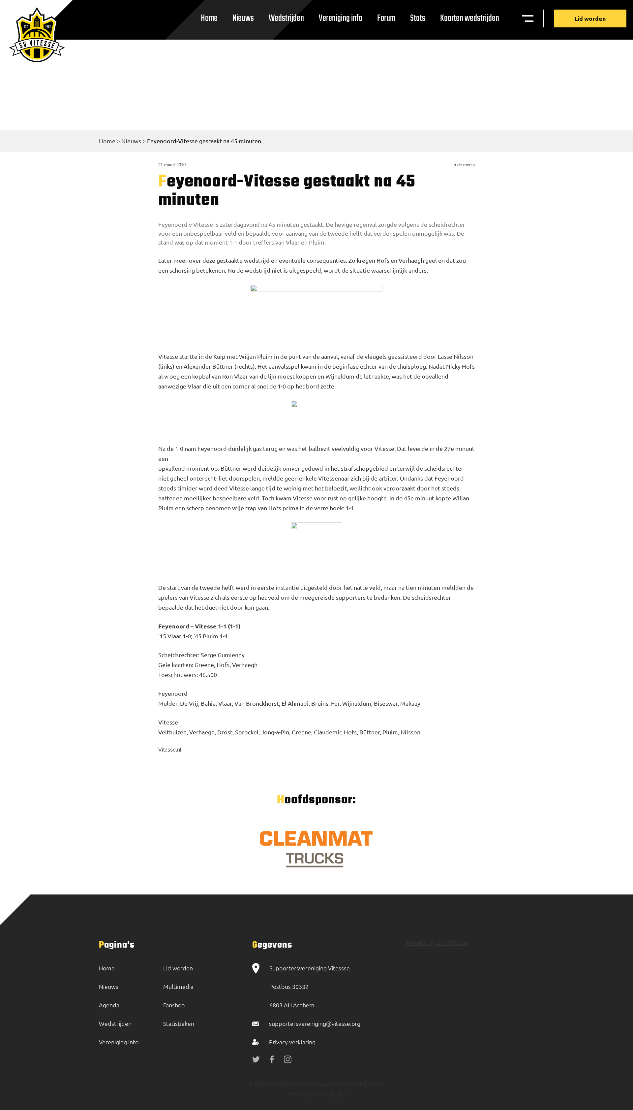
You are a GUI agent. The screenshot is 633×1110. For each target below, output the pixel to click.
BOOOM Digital (326, 1093)
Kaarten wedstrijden (469, 18)
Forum (386, 18)
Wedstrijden (286, 18)
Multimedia (178, 986)
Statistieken (178, 1023)
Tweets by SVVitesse (436, 942)
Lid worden (590, 18)
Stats (417, 18)
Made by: (298, 1093)
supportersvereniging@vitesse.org (314, 1023)
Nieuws (243, 18)
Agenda (109, 1005)
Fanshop (174, 1005)
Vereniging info (340, 18)
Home (209, 18)
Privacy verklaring (292, 1042)
